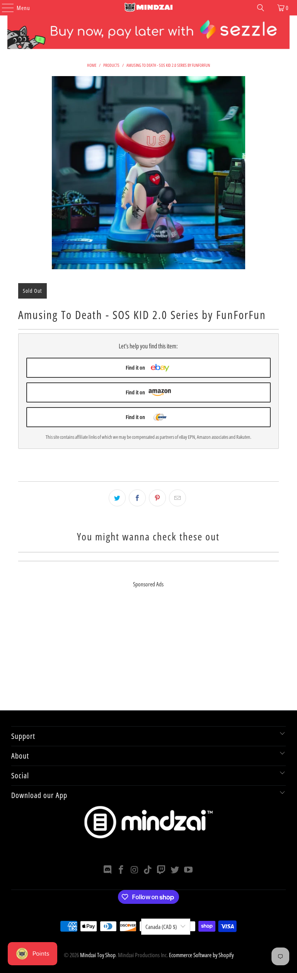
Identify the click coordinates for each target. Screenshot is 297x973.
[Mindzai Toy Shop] (148, 7)
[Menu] (4, 7)
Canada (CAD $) (161, 927)
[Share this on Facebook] (137, 497)
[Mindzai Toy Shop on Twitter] (175, 870)
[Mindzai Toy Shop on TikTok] (148, 870)
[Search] (260, 7)
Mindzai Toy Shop (98, 955)
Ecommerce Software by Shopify (201, 955)
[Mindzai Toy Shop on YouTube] (188, 870)
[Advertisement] (148, 656)
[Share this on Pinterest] (157, 497)
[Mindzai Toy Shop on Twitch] (161, 870)
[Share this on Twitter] (117, 497)
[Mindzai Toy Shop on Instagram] (134, 870)
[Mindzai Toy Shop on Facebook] (121, 870)
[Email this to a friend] (177, 497)
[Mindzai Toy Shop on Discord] (108, 870)
